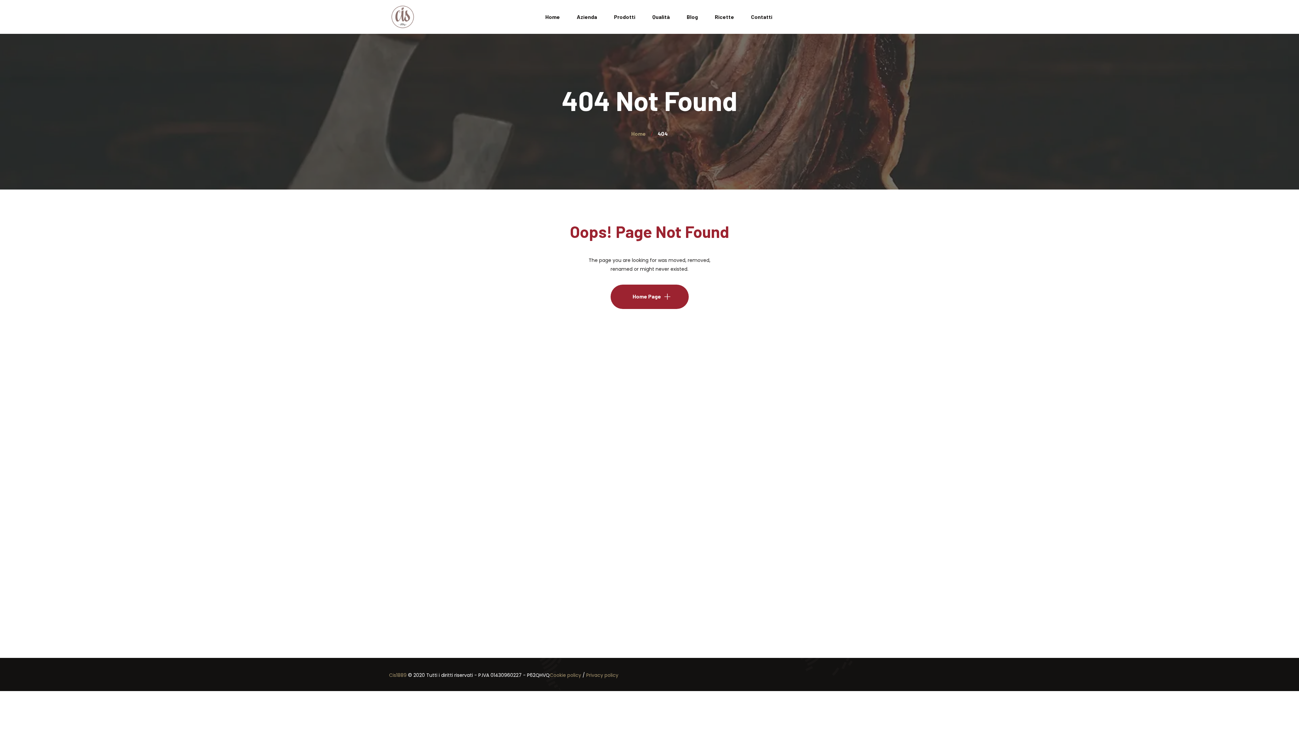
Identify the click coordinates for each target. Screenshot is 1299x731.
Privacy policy (602, 675)
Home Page (647, 296)
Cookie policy (565, 675)
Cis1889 (398, 675)
